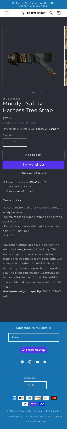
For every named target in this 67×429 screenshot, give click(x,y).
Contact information (35, 421)
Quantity (8, 135)
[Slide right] (41, 92)
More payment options (33, 173)
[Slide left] (26, 92)
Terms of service (34, 416)
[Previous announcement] (6, 4)
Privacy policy (15, 416)
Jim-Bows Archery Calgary (28, 411)
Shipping (7, 123)
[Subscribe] (55, 337)
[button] (7, 13)
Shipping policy (54, 416)
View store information (21, 191)
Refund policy (53, 411)
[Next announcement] (60, 4)
